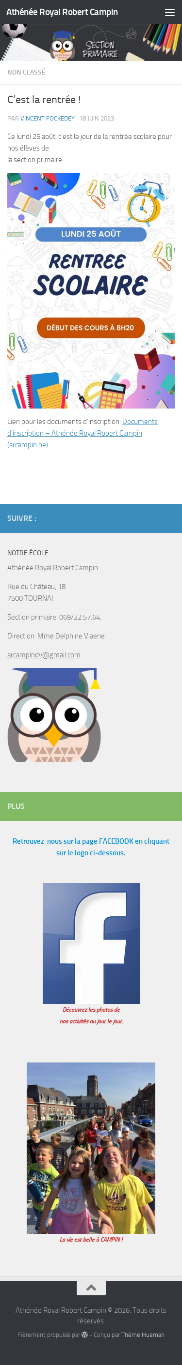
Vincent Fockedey (47, 118)
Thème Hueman (143, 1334)
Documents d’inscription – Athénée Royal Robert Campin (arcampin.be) (82, 433)
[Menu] (170, 12)
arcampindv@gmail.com (44, 655)
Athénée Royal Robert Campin (62, 11)
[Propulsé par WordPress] (85, 1335)
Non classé (26, 72)
